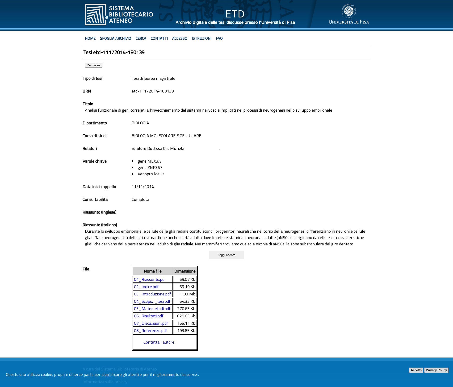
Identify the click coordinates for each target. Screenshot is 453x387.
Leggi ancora (226, 255)
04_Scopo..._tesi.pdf (152, 301)
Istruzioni (201, 38)
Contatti (159, 38)
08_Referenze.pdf (150, 330)
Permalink (94, 65)
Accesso (179, 38)
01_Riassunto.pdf (150, 279)
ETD (235, 14)
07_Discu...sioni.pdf (151, 323)
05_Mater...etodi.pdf (152, 308)
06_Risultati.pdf (149, 316)
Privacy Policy (436, 370)
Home (90, 38)
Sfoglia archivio (115, 38)
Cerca (141, 38)
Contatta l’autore (158, 342)
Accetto (416, 370)
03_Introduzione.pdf (152, 294)
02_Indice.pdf (146, 286)
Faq (219, 38)
